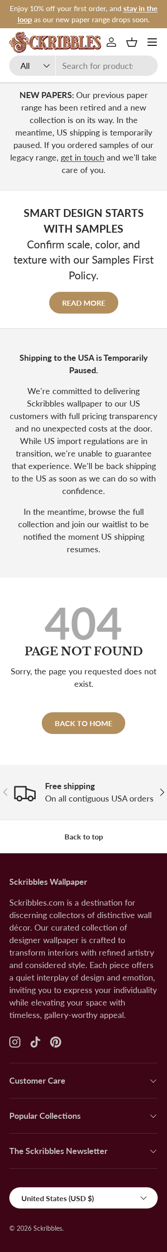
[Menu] (152, 42)
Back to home (83, 723)
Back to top (83, 836)
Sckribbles (47, 1228)
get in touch (82, 157)
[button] (132, 42)
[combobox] (83, 66)
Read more (83, 302)
